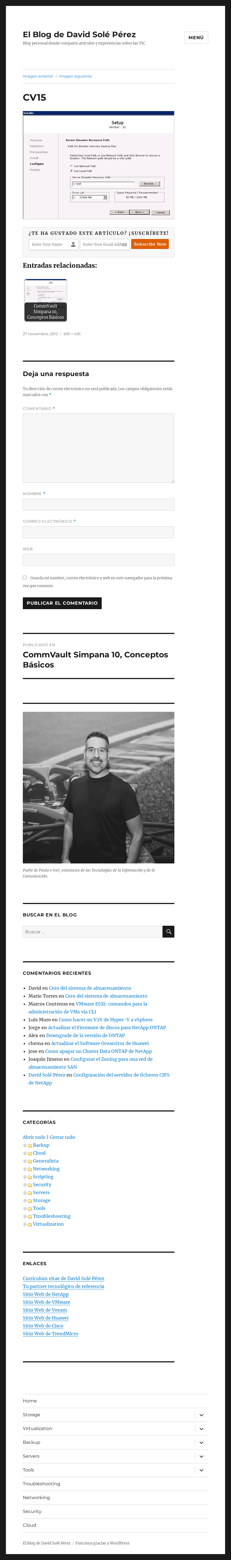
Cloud (39, 1153)
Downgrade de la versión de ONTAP (85, 1035)
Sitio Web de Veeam (45, 1310)
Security (42, 1184)
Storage (41, 1200)
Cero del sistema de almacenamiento (90, 988)
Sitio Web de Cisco (43, 1326)
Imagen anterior (38, 76)
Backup (41, 1145)
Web (28, 549)
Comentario (39, 408)
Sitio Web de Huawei (45, 1318)
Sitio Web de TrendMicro (50, 1333)
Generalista (46, 1161)
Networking (46, 1169)
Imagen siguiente (75, 76)
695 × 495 (72, 334)
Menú (196, 37)
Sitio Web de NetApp (46, 1294)
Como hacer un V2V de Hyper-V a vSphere (106, 1019)
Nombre (34, 493)
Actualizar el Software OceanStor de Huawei (100, 1043)
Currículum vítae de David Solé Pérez (63, 1278)
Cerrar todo (62, 1137)
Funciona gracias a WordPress (102, 1543)
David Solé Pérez (46, 1075)
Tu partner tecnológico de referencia (63, 1286)
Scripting (43, 1176)
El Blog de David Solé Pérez (79, 34)
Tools (39, 1208)
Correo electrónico (49, 521)
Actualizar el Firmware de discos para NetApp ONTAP (107, 1027)
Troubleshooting (52, 1216)
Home (30, 1401)
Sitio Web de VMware (46, 1302)
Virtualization (48, 1224)
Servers (41, 1192)
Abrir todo (34, 1137)
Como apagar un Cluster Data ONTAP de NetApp (98, 1051)
